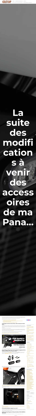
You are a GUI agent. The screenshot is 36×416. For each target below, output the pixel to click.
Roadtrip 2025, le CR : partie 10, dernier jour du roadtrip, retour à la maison (30, 327)
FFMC (28, 376)
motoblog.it (28, 406)
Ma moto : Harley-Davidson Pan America (17, 2)
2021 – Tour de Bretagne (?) (30, 362)
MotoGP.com (28, 407)
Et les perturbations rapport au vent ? (7, 321)
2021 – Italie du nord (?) (30, 361)
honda (28, 378)
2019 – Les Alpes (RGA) (29, 357)
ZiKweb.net (28, 402)
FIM (27, 404)
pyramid (28, 383)
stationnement (31, 384)
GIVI (27, 377)
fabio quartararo (29, 375)
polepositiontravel (29, 382)
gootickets (30, 377)
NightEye (13, 330)
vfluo (28, 389)
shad (28, 384)
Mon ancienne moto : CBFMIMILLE (27, 2)
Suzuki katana (29, 385)
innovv (31, 378)
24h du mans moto (29, 370)
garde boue (31, 376)
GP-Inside (28, 405)
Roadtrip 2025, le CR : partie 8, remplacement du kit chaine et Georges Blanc (30, 333)
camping (28, 371)
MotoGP (28, 352)
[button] (25, 396)
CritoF (19, 227)
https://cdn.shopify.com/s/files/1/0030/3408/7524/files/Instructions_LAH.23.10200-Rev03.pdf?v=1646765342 (13, 385)
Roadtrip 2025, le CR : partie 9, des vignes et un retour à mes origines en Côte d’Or (30, 330)
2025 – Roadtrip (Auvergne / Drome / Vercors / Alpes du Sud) (30, 367)
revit (31, 383)
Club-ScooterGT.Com (29, 401)
